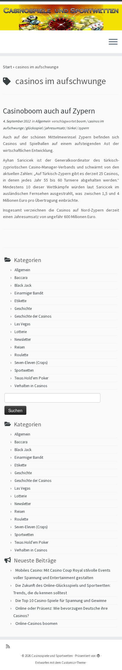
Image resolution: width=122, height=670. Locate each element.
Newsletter (23, 339)
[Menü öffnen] (113, 42)
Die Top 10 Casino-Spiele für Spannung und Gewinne (61, 600)
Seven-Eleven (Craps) (31, 362)
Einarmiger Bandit (29, 293)
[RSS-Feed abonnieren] (9, 646)
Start (7, 67)
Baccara (21, 277)
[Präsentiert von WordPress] (98, 654)
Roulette (21, 354)
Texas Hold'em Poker (31, 378)
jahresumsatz (55, 128)
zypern (83, 128)
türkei (72, 128)
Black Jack (23, 285)
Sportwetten (24, 370)
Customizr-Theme (74, 662)
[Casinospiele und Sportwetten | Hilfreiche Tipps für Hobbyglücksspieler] (61, 17)
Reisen (20, 347)
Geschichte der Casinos (33, 316)
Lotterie (21, 331)
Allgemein (43, 121)
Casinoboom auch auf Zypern (49, 111)
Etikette (20, 300)
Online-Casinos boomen (36, 623)
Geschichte (23, 308)
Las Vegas (22, 324)
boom (81, 121)
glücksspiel (34, 128)
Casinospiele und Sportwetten (52, 656)
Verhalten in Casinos (31, 385)
